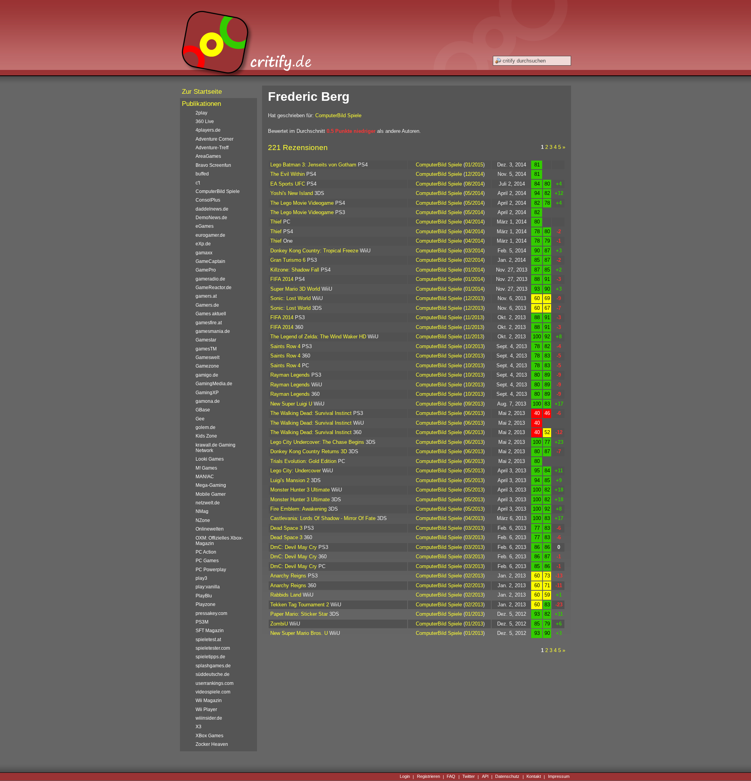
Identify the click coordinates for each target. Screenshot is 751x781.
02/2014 (474, 260)
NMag (202, 511)
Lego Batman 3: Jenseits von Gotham (313, 165)
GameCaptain (210, 261)
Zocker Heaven (212, 744)
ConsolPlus (208, 200)
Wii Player (206, 709)
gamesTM (206, 349)
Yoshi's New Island (291, 193)
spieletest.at (208, 639)
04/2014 (474, 222)
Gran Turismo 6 (287, 260)
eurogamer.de (210, 235)
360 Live (205, 121)
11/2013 (474, 317)
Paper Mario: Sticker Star (299, 614)
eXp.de (203, 244)
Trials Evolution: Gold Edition (303, 461)
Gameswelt (207, 357)
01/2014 (474, 270)
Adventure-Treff (212, 147)
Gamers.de (207, 305)
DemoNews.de (211, 217)
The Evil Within (287, 174)
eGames (205, 226)
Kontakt (533, 776)
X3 (198, 726)
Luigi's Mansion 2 (289, 480)
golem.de (206, 427)
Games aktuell (211, 313)
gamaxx (204, 253)
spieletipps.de (210, 656)
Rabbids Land (285, 595)
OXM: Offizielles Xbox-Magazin (219, 540)
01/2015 (474, 165)
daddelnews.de (212, 209)
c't (198, 183)
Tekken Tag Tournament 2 (299, 605)
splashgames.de (213, 665)
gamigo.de (207, 375)
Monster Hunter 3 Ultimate (300, 490)
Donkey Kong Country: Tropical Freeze (314, 251)
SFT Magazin (210, 630)
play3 (201, 578)
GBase (203, 410)
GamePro (206, 270)
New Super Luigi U (291, 404)
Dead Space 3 (286, 528)
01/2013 (474, 614)
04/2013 (474, 518)
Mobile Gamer (211, 494)
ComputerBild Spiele (338, 115)
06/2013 (474, 413)
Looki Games (210, 459)
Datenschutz (507, 776)
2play (201, 113)
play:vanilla (208, 587)
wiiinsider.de (209, 718)
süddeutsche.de (213, 674)
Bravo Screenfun (213, 165)
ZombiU (279, 624)
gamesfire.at (209, 322)
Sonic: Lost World (290, 298)
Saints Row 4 (285, 346)
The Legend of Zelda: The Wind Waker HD (318, 337)
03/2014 (474, 251)
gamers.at (206, 296)
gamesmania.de (213, 331)
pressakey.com (211, 613)
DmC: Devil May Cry (293, 547)
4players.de (208, 130)
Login (405, 776)
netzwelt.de (208, 503)
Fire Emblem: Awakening (298, 509)
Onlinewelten (210, 529)
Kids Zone (206, 436)
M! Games (206, 468)
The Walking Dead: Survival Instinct (311, 413)
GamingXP (207, 392)
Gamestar (206, 340)
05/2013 (474, 471)
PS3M (202, 622)
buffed (202, 174)
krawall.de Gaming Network (215, 447)
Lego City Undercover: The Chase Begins (317, 442)
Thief (276, 222)
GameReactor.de (214, 287)
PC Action (206, 552)
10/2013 (474, 346)
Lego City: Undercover (295, 471)
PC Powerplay (211, 569)
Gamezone (207, 366)
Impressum (559, 776)
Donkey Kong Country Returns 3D (308, 451)
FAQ (451, 776)
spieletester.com (213, 648)
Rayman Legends (290, 375)
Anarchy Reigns (288, 576)
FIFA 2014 (281, 279)
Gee (200, 419)
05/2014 (474, 193)
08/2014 (474, 184)
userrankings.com (215, 683)
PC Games (207, 560)
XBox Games (209, 735)
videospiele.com (213, 692)
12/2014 (474, 174)
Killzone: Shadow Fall (294, 270)
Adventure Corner (215, 139)
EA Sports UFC (287, 184)
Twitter (468, 776)
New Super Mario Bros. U (299, 633)
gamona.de (208, 401)
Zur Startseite (202, 91)
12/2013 (474, 298)
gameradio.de (210, 279)
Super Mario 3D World (295, 289)
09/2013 (474, 404)
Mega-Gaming (211, 485)
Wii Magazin (209, 700)
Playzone (206, 604)
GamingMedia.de (214, 383)
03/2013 (474, 528)
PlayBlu (204, 596)
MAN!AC (205, 476)
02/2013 (474, 576)
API (485, 776)
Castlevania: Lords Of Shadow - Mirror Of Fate (323, 518)
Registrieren (428, 776)
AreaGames (208, 156)
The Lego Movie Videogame (302, 203)
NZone (203, 520)
